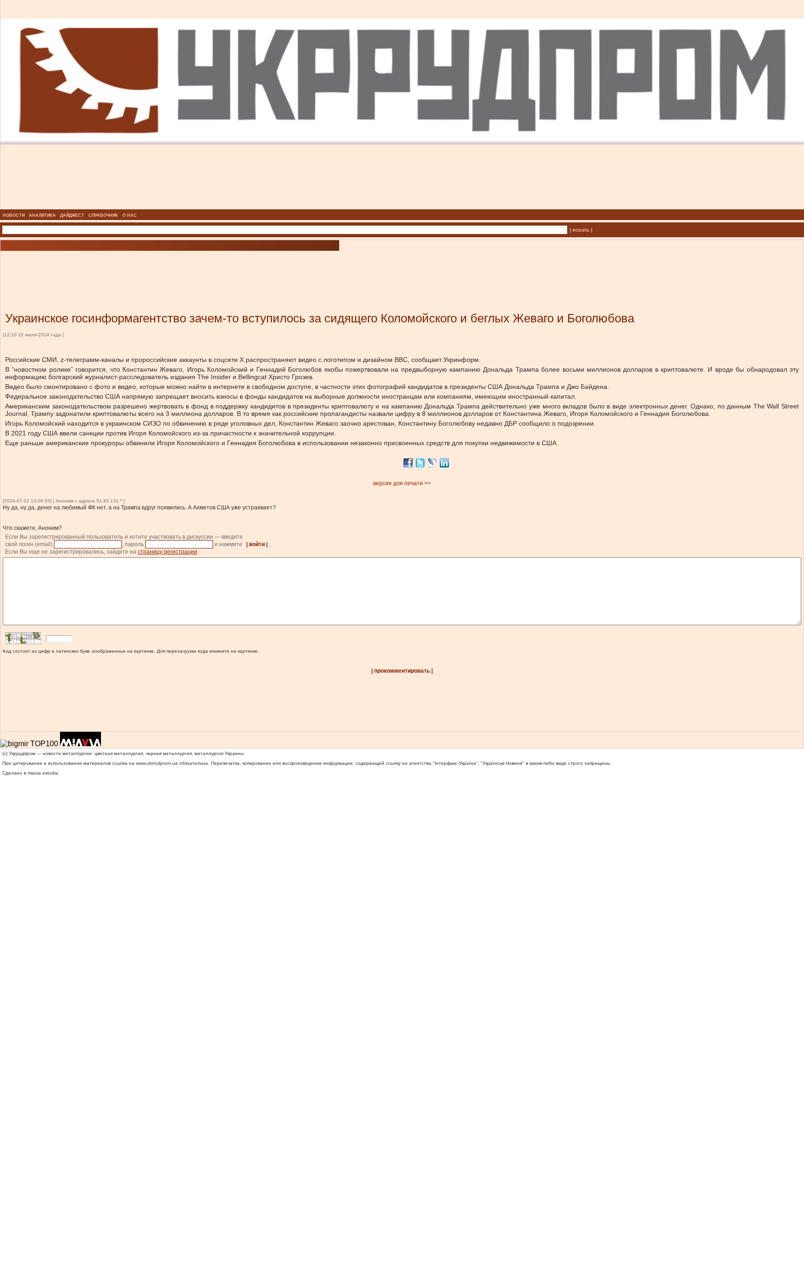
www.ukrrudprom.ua (157, 763)
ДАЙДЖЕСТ (72, 215)
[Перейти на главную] (402, 206)
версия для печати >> (402, 483)
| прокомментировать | (402, 671)
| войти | (257, 544)
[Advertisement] (112, 267)
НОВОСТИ (14, 215)
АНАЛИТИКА (42, 215)
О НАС (129, 215)
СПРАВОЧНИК (103, 215)
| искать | (581, 230)
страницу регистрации (167, 551)
